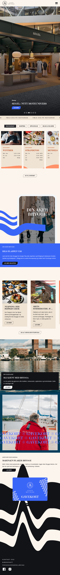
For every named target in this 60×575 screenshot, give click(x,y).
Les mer (16, 107)
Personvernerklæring (13, 565)
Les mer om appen (10, 263)
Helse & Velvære (48, 126)
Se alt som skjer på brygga (30, 332)
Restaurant (10, 126)
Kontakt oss (8, 559)
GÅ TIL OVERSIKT (30, 175)
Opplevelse (34, 126)
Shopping (22, 126)
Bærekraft (7, 562)
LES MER (9, 322)
